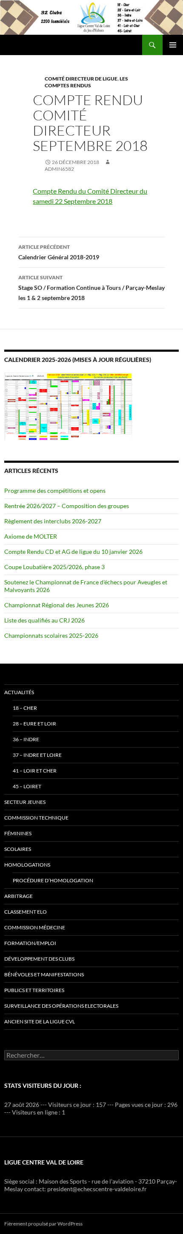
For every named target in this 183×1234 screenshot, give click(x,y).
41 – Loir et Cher (35, 770)
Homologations (27, 865)
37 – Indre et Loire (37, 755)
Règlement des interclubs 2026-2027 (52, 521)
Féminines (17, 833)
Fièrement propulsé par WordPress (43, 1223)
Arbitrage (18, 896)
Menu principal (173, 45)
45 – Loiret (27, 786)
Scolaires (17, 849)
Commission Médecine (34, 927)
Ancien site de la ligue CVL (39, 1021)
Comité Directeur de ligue (81, 78)
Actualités (19, 692)
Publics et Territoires (34, 990)
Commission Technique (36, 817)
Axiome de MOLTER (30, 536)
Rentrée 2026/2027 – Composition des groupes (66, 505)
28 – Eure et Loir (34, 723)
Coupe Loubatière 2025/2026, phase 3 (54, 566)
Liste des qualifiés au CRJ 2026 (44, 620)
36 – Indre (26, 739)
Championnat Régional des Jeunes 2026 (56, 605)
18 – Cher (25, 708)
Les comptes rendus (86, 82)
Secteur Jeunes (25, 802)
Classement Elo (25, 912)
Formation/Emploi (30, 943)
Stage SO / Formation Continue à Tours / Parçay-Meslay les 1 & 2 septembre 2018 (91, 287)
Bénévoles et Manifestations (44, 974)
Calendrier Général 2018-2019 (58, 252)
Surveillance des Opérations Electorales (61, 1006)
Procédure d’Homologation (53, 880)
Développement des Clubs (39, 959)
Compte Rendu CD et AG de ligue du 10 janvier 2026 (73, 551)
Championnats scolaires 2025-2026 (51, 635)
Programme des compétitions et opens (55, 490)
